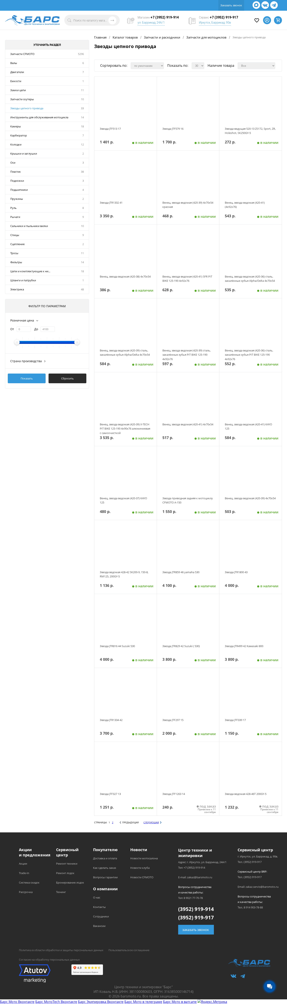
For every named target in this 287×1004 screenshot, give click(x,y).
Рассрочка (26, 892)
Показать (27, 378)
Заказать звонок (231, 5)
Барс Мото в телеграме (143, 1001)
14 (82, 117)
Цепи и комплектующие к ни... (30, 271)
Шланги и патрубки (23, 280)
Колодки (15, 144)
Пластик (15, 172)
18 (82, 126)
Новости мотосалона (144, 858)
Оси (12, 162)
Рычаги (15, 217)
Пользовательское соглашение (128, 950)
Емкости (15, 81)
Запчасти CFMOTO (22, 54)
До (36, 329)
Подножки (17, 181)
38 (82, 172)
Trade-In (24, 873)
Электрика (17, 289)
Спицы (14, 235)
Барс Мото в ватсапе (180, 1001)
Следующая (151, 822)
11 (82, 90)
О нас (96, 897)
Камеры (15, 126)
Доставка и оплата (105, 858)
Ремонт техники (66, 863)
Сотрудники (101, 916)
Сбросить (67, 378)
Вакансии (99, 926)
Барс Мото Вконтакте (17, 1001)
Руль (13, 208)
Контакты (99, 907)
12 (82, 144)
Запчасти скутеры (22, 99)
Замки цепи (18, 90)
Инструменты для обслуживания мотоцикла (39, 117)
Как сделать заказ (104, 868)
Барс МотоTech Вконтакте (56, 1001)
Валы (13, 63)
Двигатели (17, 72)
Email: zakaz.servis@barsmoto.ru (258, 887)
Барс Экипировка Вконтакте (101, 1001)
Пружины (16, 199)
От (12, 329)
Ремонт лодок (65, 873)
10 (82, 99)
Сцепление (17, 244)
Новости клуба (140, 868)
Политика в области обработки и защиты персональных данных (61, 950)
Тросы (14, 253)
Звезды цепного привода (26, 108)
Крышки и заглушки (23, 153)
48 (82, 289)
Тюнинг (61, 892)
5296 (81, 54)
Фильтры (16, 262)
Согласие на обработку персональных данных (49, 959)
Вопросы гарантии (105, 877)
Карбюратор (18, 135)
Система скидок (29, 882)
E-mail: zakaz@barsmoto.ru (195, 877)
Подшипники (19, 190)
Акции (23, 863)
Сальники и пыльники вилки (29, 226)
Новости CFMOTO (141, 877)
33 (82, 108)
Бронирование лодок (70, 882)
